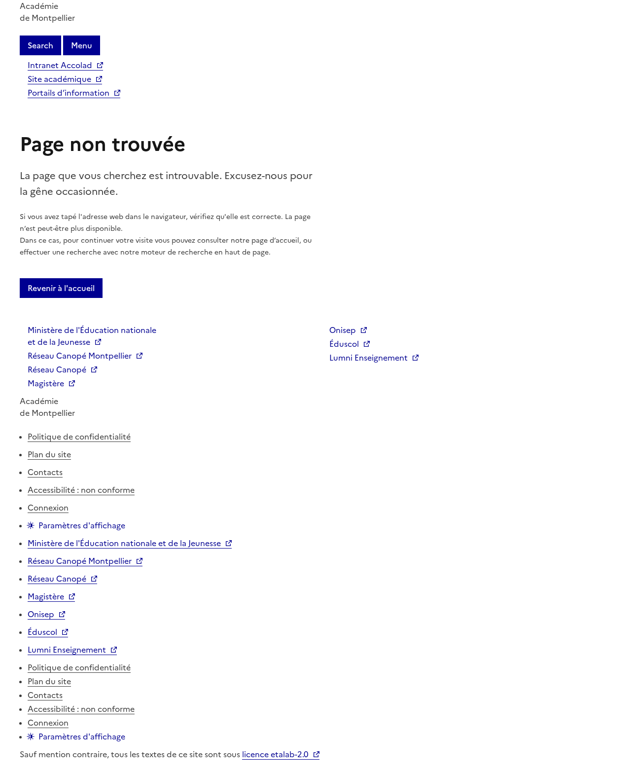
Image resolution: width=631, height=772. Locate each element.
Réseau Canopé (57, 369)
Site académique (59, 79)
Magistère (46, 383)
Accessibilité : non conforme (81, 490)
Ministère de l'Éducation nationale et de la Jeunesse (92, 336)
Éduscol (344, 344)
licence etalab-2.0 (275, 754)
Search (40, 45)
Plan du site (49, 454)
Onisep (342, 330)
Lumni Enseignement (368, 358)
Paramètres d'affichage (81, 525)
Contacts (45, 472)
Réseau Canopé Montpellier (80, 356)
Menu (81, 45)
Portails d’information (68, 93)
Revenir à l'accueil (61, 288)
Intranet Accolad (60, 65)
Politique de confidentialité (79, 436)
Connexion (48, 508)
